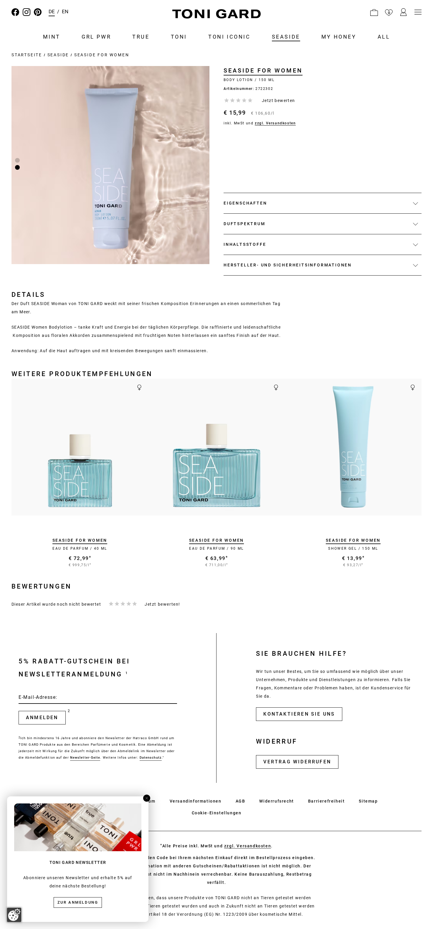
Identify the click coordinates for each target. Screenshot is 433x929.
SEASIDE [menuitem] (286, 37)
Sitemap (368, 801)
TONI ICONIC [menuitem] (229, 37)
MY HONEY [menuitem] (338, 37)
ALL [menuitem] (384, 37)
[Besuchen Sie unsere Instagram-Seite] (26, 12)
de (52, 11)
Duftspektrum (244, 223)
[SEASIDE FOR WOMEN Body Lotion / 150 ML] (110, 165)
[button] (374, 12)
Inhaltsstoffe (245, 244)
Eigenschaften (245, 203)
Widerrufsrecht (276, 801)
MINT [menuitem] (51, 37)
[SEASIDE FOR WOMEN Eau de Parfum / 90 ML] (216, 447)
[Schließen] (146, 798)
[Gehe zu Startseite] (216, 15)
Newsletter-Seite (85, 758)
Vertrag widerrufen (297, 762)
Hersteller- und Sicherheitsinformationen (288, 265)
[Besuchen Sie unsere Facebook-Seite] (15, 12)
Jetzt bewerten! (162, 604)
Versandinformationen (196, 801)
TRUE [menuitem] (140, 37)
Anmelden (42, 717)
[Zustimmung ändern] (14, 915)
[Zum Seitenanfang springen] (417, 913)
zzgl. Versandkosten (275, 123)
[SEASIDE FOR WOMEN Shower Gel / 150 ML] (353, 447)
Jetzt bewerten (278, 100)
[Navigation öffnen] (418, 12)
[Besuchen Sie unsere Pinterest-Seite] (38, 12)
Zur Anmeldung (77, 902)
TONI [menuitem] (179, 37)
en (65, 11)
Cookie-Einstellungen (217, 813)
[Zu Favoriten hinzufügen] (138, 507)
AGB (240, 801)
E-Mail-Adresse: (38, 697)
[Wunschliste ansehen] (389, 12)
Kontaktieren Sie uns (299, 714)
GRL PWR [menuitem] (96, 37)
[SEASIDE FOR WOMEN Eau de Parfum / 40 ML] (79, 447)
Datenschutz (151, 758)
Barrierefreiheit (326, 801)
